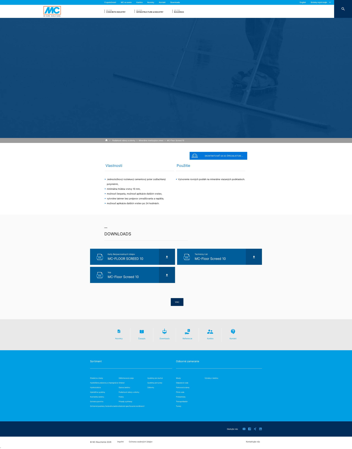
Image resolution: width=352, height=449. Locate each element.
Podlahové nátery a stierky (123, 140)
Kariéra (139, 2)
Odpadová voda (182, 383)
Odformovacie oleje (126, 378)
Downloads (175, 2)
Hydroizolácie (95, 387)
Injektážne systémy (97, 392)
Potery (121, 397)
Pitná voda (180, 392)
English (303, 2)
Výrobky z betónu (211, 378)
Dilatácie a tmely (96, 378)
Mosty (178, 378)
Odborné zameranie (187, 361)
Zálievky (150, 387)
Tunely (178, 406)
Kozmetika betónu (97, 397)
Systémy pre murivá (155, 378)
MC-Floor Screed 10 (175, 140)
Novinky (150, 2)
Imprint (120, 442)
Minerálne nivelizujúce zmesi (151, 140)
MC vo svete (126, 2)
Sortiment (96, 361)
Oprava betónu (124, 387)
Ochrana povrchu (96, 401)
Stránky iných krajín (319, 2)
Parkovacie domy (182, 387)
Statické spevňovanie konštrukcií (131, 406)
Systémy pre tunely (154, 383)
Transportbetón (182, 401)
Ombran (122, 383)
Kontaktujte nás (253, 442)
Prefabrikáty (180, 397)
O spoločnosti (110, 2)
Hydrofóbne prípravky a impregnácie (104, 383)
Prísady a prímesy (125, 401)
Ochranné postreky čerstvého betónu (104, 406)
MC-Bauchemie (52, 11)
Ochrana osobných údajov (140, 442)
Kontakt (162, 2)
